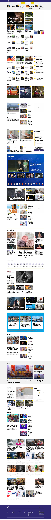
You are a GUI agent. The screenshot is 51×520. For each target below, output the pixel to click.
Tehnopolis (21, 92)
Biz (7, 35)
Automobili (34, 93)
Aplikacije (29, 513)
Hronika (8, 406)
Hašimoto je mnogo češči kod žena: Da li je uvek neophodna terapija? (38, 381)
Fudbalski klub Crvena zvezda (12, 158)
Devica (24, 266)
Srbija (21, 139)
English (24, 511)
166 (17, 86)
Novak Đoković (19, 158)
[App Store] (41, 514)
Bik (11, 266)
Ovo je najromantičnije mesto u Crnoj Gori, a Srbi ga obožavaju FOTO (13, 324)
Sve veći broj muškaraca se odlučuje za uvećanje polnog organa (38, 372)
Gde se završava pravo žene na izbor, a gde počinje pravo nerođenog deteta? (20, 381)
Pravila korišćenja (30, 511)
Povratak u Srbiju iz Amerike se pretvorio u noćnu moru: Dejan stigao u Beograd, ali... (25, 325)
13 (32, 400)
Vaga (27, 266)
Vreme (36, 388)
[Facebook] (35, 32)
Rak (17, 266)
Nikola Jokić (37, 158)
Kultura (26, 77)
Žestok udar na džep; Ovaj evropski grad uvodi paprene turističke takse (37, 324)
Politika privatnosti (30, 512)
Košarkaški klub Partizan (32, 158)
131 (23, 71)
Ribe (42, 266)
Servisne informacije (9, 387)
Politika (29, 114)
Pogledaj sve (38, 150)
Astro (36, 250)
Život (16, 77)
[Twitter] (39, 32)
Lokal (7, 71)
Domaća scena (29, 424)
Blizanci (15, 266)
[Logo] (8, 1)
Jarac (36, 266)
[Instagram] (42, 32)
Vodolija (39, 266)
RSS (28, 514)
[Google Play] (41, 512)
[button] (34, 392)
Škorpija (30, 266)
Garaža (26, 290)
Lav (20, 266)
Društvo (8, 112)
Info (7, 30)
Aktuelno (29, 215)
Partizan (17, 35)
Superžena (13, 512)
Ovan (8, 266)
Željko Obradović (25, 158)
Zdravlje (36, 369)
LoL (7, 422)
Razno (28, 103)
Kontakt (29, 515)
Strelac (33, 266)
